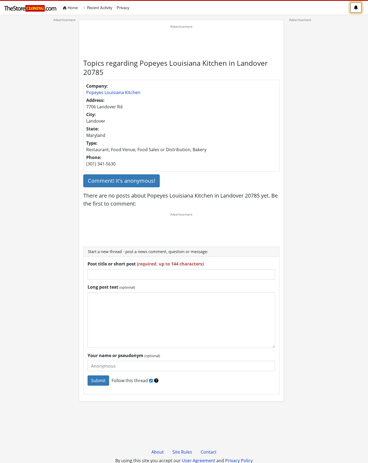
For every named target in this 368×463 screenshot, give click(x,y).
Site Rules (182, 452)
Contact (209, 452)
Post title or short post (146, 264)
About (157, 452)
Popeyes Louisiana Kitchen (113, 92)
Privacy (123, 7)
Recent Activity (99, 7)
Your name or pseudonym (124, 355)
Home (73, 7)
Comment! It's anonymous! (121, 180)
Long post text (111, 287)
